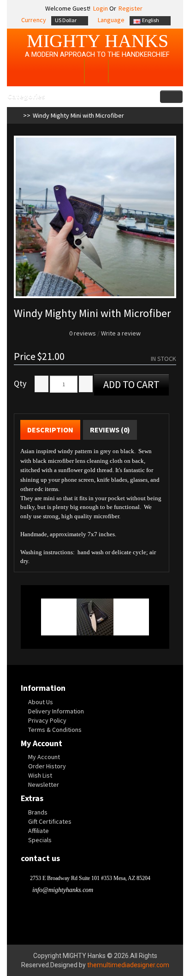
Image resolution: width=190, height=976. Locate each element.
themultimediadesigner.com (128, 965)
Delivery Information (56, 711)
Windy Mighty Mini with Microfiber (78, 115)
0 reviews (82, 333)
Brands (38, 812)
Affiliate (38, 830)
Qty (20, 383)
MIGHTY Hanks (97, 40)
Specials (40, 840)
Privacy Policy (47, 720)
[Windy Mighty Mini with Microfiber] (95, 217)
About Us (40, 702)
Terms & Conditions (55, 729)
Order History (47, 766)
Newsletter (43, 784)
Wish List (40, 775)
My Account (44, 757)
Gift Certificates (49, 821)
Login (100, 8)
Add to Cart (131, 384)
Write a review (121, 333)
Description (50, 429)
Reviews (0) (110, 429)
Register (130, 8)
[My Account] (71, 72)
